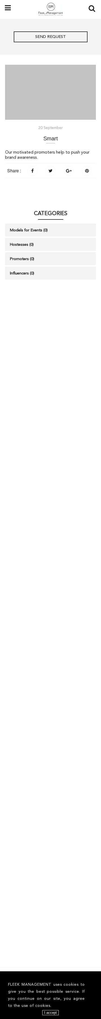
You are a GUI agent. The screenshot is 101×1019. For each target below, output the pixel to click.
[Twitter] (50, 170)
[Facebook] (32, 170)
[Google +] (68, 170)
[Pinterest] (86, 170)
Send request (50, 37)
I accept (50, 1013)
